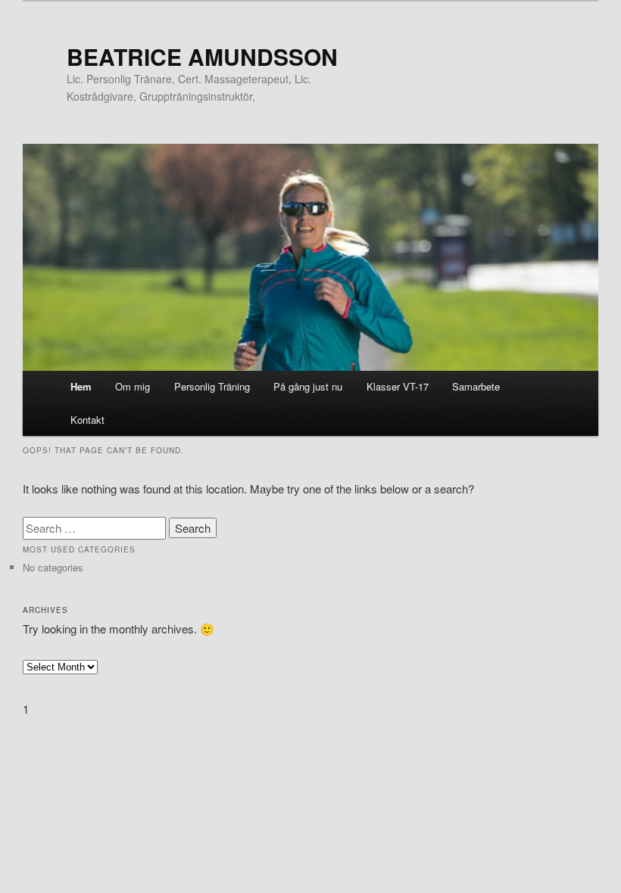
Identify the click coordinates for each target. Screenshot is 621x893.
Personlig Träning (212, 386)
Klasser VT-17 (398, 386)
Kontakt (87, 419)
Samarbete (476, 386)
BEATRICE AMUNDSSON (202, 56)
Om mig (132, 386)
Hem (81, 386)
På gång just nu (307, 386)
